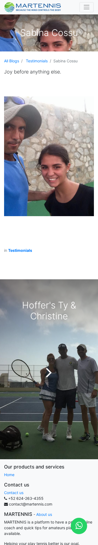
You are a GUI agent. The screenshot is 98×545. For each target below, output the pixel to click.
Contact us (13, 492)
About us (44, 514)
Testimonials (37, 61)
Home (9, 474)
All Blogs (11, 61)
